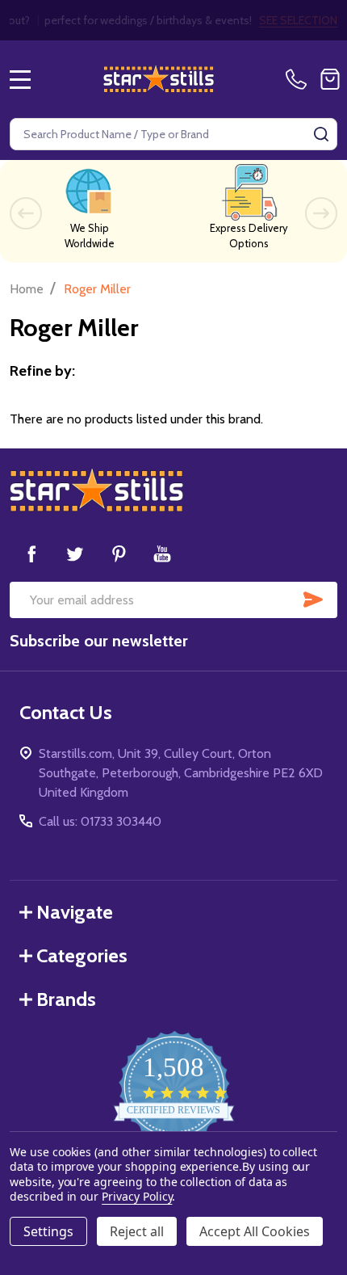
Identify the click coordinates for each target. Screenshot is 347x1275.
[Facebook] (31, 553)
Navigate (74, 912)
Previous (26, 213)
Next (321, 213)
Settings (48, 1231)
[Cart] (330, 79)
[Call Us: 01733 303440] (299, 79)
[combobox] (173, 134)
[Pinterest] (118, 553)
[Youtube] (162, 553)
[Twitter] (75, 553)
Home (27, 289)
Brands (66, 999)
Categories (82, 955)
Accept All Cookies (254, 1231)
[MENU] (20, 79)
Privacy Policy (137, 1196)
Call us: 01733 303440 (100, 821)
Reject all (137, 1231)
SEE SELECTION (298, 20)
